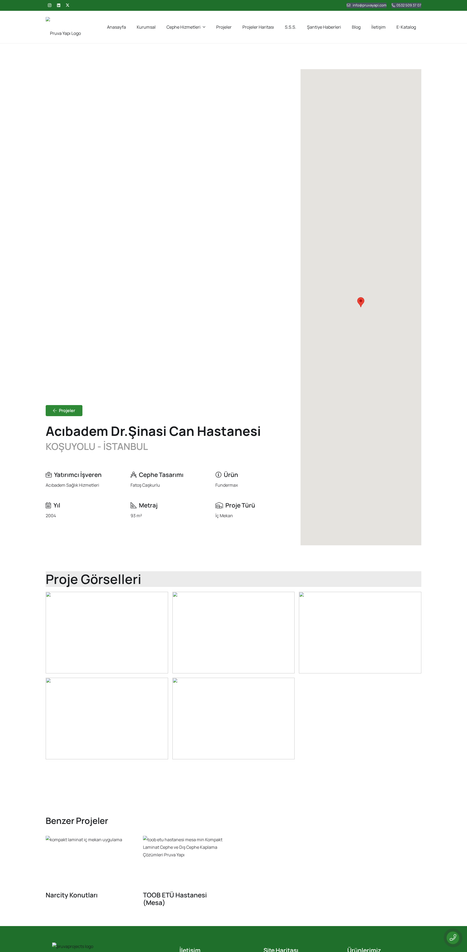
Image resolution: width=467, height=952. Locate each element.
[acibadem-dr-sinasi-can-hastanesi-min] (107, 632)
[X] (67, 5)
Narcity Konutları (72, 894)
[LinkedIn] (58, 5)
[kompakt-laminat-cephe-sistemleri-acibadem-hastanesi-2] (107, 718)
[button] (360, 302)
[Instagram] (49, 5)
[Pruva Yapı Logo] (63, 27)
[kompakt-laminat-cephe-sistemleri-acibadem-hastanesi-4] (233, 632)
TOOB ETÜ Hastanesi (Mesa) (175, 898)
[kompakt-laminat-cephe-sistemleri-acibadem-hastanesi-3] (233, 718)
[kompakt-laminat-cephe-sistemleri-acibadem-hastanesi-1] (360, 632)
